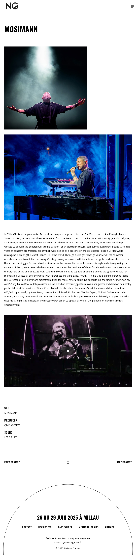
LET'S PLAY (10, 437)
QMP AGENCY (12, 425)
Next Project (124, 462)
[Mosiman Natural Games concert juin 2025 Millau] (68, 87)
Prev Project (12, 462)
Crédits (109, 527)
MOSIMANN (11, 413)
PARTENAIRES (65, 527)
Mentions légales (89, 527)
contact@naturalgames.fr (68, 542)
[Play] (68, 351)
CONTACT (27, 527)
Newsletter (44, 527)
